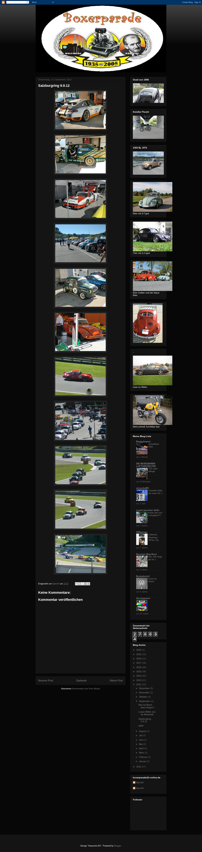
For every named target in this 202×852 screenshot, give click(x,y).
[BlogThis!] (79, 583)
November (144, 692)
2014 (139, 675)
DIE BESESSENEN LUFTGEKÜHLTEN (146, 464)
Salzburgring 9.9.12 (144, 720)
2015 (139, 671)
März (142, 752)
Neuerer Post (45, 680)
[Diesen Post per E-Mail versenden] (76, 583)
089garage (141, 532)
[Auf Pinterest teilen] (88, 583)
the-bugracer (143, 598)
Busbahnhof (143, 576)
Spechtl (139, 782)
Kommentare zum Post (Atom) (86, 688)
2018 (139, 658)
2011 (139, 766)
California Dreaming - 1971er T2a (153, 537)
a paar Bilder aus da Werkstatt (146, 713)
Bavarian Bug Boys (146, 554)
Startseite (81, 680)
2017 (139, 663)
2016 (139, 667)
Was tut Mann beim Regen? (146, 706)
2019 (139, 654)
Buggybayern (143, 441)
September (145, 701)
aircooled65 (142, 488)
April (141, 748)
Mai (141, 744)
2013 (139, 680)
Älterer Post (116, 680)
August (143, 731)
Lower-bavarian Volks (147, 510)
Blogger (117, 846)
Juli (141, 735)
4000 (140, 726)
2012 (139, 684)
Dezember (144, 688)
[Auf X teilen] (82, 583)
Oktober (143, 696)
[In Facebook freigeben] (85, 583)
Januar (143, 761)
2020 (139, 650)
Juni (141, 740)
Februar (143, 757)
